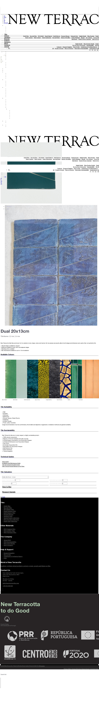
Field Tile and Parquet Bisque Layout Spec (13, 423)
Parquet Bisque (65, 36)
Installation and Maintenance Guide (11, 420)
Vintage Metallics (65, 37)
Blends (83, 37)
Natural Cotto (74, 36)
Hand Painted (48, 36)
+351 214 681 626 (8, 543)
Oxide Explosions (46, 37)
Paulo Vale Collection (10, 478)
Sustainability (90, 45)
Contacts (7, 45)
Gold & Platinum (75, 37)
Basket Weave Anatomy (84, 39)
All (7, 101)
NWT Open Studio (9, 501)
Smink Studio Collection (11, 475)
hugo (3, 454)
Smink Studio (82, 36)
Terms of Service (76, 625)
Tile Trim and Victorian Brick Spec (11, 421)
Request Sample (8, 449)
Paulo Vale (10, 78)
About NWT (7, 497)
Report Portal (85, 625)
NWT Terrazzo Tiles (10, 489)
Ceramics (7, 37)
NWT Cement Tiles (9, 486)
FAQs (8, 96)
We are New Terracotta (78, 45)
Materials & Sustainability (15, 106)
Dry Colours (89, 37)
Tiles (5, 34)
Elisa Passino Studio (89, 44)
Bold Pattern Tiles (9, 470)
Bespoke (7, 39)
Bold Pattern (56, 36)
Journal (6, 46)
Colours (6, 36)
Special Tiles (33, 36)
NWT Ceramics (8, 502)
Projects (7, 40)
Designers (7, 42)
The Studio (10, 85)
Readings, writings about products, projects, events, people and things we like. (26, 523)
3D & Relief (41, 36)
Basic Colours (29, 37)
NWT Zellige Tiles (9, 488)
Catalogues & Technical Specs (89, 47)
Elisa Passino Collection (11, 477)
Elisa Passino (90, 36)
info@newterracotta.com (11, 540)
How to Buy (76, 47)
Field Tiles (26, 36)
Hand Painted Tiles (10, 468)
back (8, 73)
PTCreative (42, 623)
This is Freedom (12, 67)
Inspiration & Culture (13, 107)
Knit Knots (74, 39)
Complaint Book (94, 625)
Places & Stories (12, 104)
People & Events (12, 102)
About (6, 43)
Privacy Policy (67, 625)
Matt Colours (37, 37)
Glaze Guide (5, 418)
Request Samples (67, 47)
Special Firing (56, 37)
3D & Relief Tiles (9, 466)
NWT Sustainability (10, 499)
